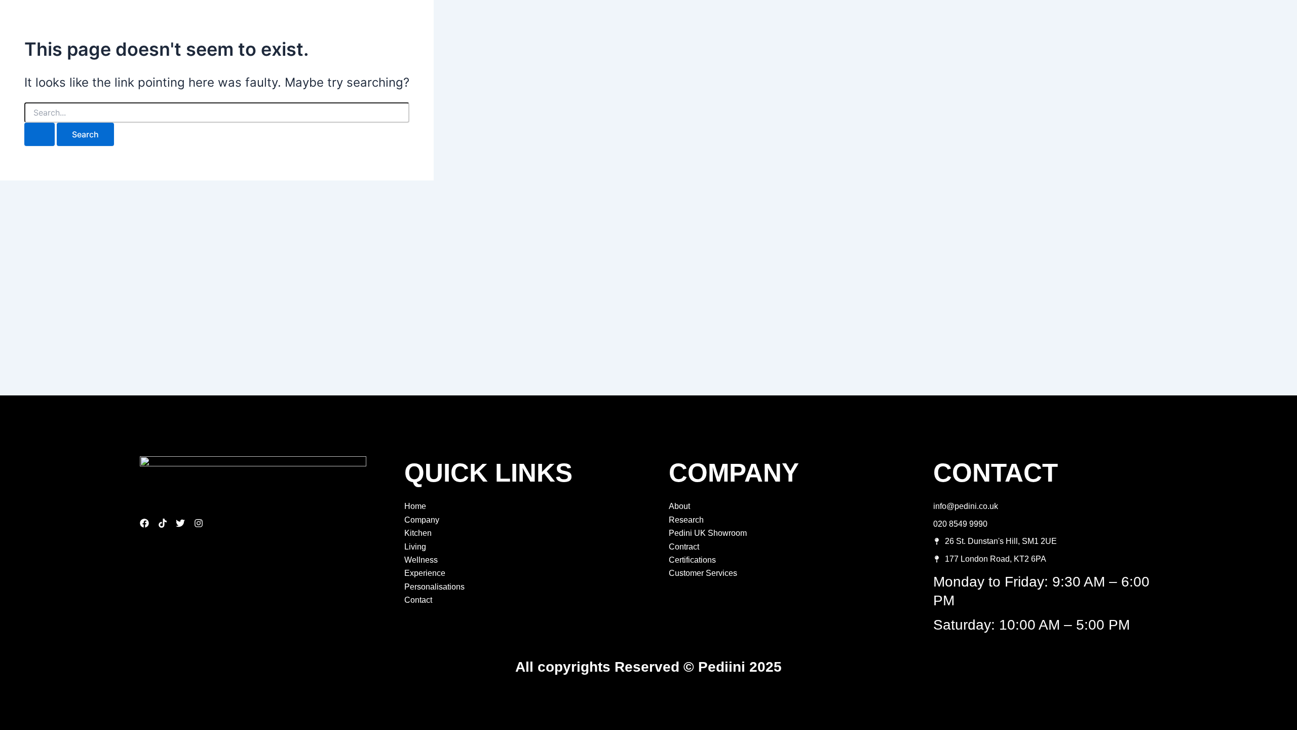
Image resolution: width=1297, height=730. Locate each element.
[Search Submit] (39, 134)
